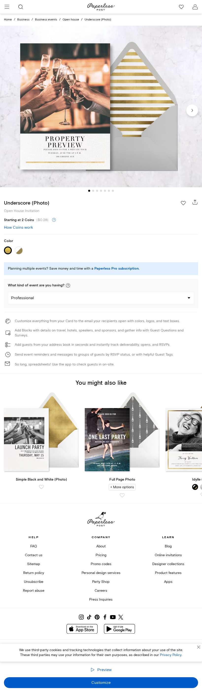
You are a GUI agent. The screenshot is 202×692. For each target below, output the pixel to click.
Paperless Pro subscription (116, 268)
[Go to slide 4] (101, 191)
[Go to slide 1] (89, 191)
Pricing (101, 555)
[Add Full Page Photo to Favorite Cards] (122, 495)
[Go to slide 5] (105, 191)
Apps (168, 582)
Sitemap (33, 564)
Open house (71, 19)
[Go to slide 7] (113, 191)
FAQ (33, 546)
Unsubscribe (33, 582)
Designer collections (168, 564)
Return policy (33, 573)
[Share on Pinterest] (97, 617)
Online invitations (168, 555)
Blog (168, 546)
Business (23, 19)
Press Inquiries (101, 599)
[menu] (7, 7)
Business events (46, 19)
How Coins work (18, 227)
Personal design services (101, 573)
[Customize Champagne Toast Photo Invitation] (101, 106)
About (101, 546)
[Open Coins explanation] (54, 220)
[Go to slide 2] (93, 191)
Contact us (33, 555)
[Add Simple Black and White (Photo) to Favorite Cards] (41, 487)
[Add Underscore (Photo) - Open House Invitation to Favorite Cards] (183, 203)
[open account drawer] (195, 7)
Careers (101, 590)
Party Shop (101, 582)
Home (8, 19)
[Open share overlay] (195, 202)
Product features (168, 573)
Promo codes (101, 564)
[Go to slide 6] (109, 191)
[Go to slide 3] (97, 191)
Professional (22, 297)
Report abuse (33, 590)
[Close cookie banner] (199, 647)
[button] (68, 285)
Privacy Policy (170, 655)
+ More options (122, 487)
